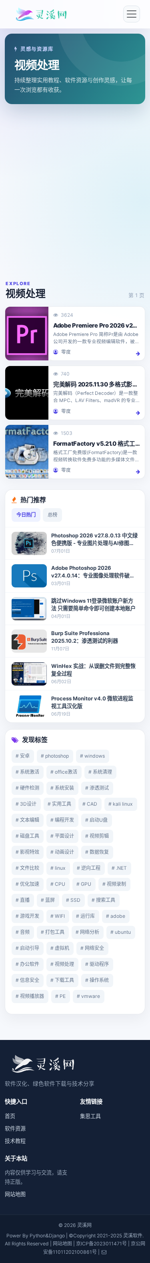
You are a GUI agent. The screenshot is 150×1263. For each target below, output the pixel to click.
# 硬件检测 (27, 788)
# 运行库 (85, 916)
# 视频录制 (114, 884)
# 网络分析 (87, 932)
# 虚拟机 (59, 948)
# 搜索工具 (103, 900)
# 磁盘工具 (27, 836)
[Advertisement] (75, 192)
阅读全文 (137, 353)
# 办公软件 (27, 964)
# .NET (119, 868)
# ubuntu (120, 932)
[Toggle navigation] (131, 14)
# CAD (89, 804)
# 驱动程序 (97, 964)
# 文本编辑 (27, 820)
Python (38, 1236)
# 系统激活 (27, 772)
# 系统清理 (100, 772)
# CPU (57, 884)
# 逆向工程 (88, 868)
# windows (92, 756)
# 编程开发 (62, 820)
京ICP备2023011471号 (101, 1244)
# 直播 (23, 900)
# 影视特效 (27, 852)
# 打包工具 (52, 932)
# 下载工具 (62, 980)
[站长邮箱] (104, 1252)
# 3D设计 (26, 804)
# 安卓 (23, 756)
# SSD (73, 900)
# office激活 (63, 772)
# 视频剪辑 (97, 836)
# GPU (83, 884)
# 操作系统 (97, 980)
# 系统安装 (62, 788)
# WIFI (57, 916)
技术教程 (15, 1141)
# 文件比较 (27, 868)
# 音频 (23, 932)
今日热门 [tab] (26, 515)
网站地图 (15, 1194)
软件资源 (15, 1128)
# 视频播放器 (30, 996)
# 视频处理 (62, 964)
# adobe (115, 916)
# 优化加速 (27, 884)
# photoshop (55, 756)
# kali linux (120, 804)
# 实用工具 (59, 804)
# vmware (88, 996)
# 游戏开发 (27, 916)
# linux (58, 868)
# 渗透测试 (97, 788)
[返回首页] (43, 1063)
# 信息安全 (27, 980)
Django (57, 1236)
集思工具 (90, 1116)
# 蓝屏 (48, 900)
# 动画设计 (62, 852)
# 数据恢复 (97, 852)
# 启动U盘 (96, 820)
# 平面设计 (62, 836)
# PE (60, 996)
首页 (10, 1116)
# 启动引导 (27, 948)
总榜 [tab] (52, 515)
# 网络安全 (92, 948)
